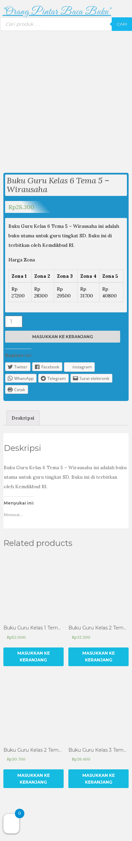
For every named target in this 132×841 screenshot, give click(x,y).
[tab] (23, 417)
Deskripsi (23, 418)
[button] (57, 12)
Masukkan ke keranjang (62, 336)
